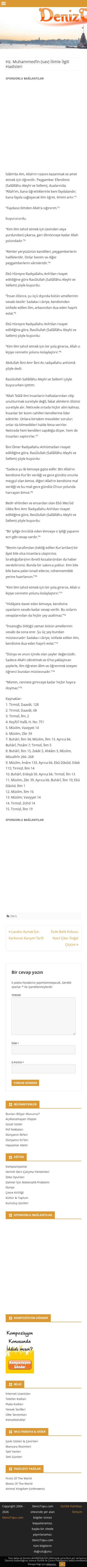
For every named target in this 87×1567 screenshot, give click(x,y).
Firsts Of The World (19, 1478)
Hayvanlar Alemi (17, 1145)
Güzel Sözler (14, 1124)
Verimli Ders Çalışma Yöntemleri (27, 1172)
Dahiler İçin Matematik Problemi (27, 1182)
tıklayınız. (51, 1564)
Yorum (16, 995)
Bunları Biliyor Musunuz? (23, 1114)
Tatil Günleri (14, 1457)
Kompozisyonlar (16, 1166)
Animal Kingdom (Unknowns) (25, 1489)
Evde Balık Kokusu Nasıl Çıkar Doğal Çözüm (64, 938)
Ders (14, 916)
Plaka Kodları (14, 1404)
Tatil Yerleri (13, 1451)
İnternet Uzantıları (18, 1394)
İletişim (77, 1512)
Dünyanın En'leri (17, 1140)
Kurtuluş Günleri (17, 1203)
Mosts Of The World (19, 1484)
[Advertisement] (43, 125)
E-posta (18, 1062)
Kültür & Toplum (17, 1198)
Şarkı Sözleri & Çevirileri (22, 1441)
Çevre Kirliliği (15, 1192)
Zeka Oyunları (15, 1177)
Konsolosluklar (15, 1420)
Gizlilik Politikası (71, 1506)
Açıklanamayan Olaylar (21, 1119)
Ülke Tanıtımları (16, 1415)
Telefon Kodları (16, 1399)
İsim (15, 1043)
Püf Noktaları (14, 1129)
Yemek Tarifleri (15, 1409)
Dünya (10, 1187)
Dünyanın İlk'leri (17, 1135)
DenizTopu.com (12, 1517)
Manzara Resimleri (18, 1446)
